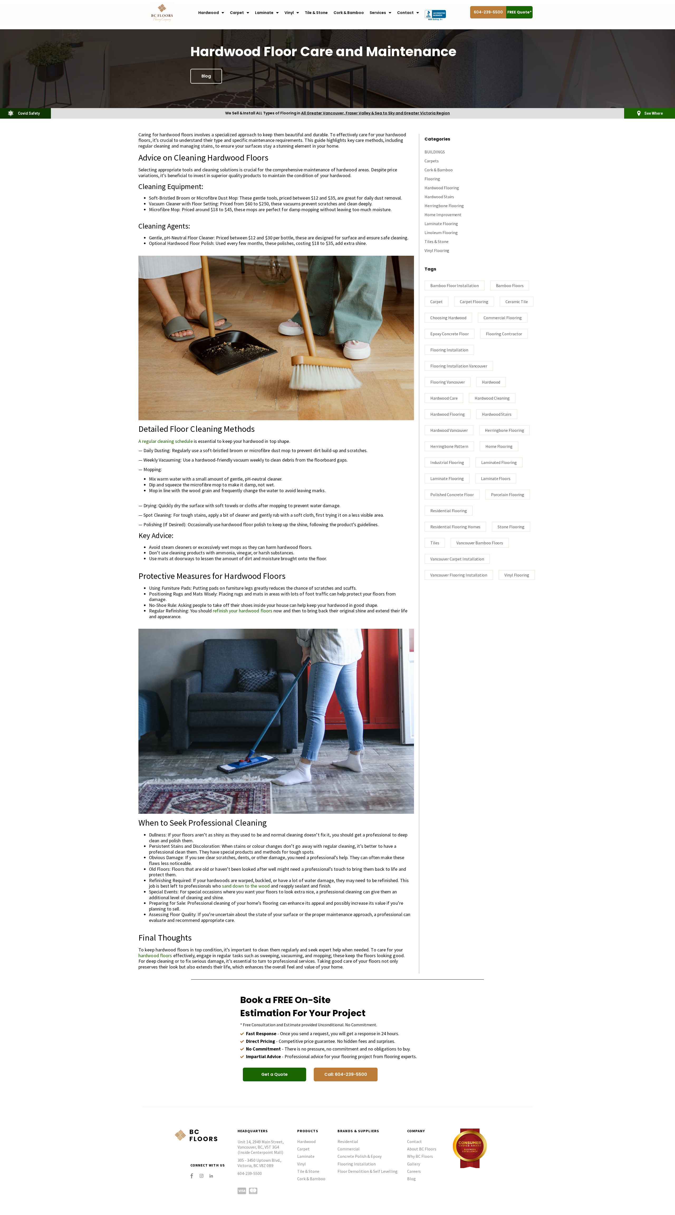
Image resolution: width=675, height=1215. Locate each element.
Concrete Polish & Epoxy (360, 1156)
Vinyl (289, 12)
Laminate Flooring (441, 223)
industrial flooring (447, 462)
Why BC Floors (420, 1156)
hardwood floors (155, 955)
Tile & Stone (316, 12)
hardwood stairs (497, 414)
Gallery (413, 1163)
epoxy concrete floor (449, 333)
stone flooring (511, 526)
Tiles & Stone (436, 241)
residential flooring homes (455, 526)
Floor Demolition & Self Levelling (368, 1171)
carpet (436, 301)
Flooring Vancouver (447, 382)
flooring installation (449, 349)
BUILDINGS (435, 151)
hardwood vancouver (449, 430)
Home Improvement (443, 214)
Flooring (432, 178)
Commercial (349, 1148)
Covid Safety (29, 113)
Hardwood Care (443, 398)
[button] (206, 76)
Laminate (264, 12)
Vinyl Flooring (437, 250)
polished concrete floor (452, 494)
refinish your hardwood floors (242, 611)
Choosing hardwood (448, 317)
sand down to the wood (246, 886)
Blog (411, 1178)
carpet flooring (474, 301)
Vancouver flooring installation (458, 575)
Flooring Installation (357, 1163)
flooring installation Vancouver (458, 366)
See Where (653, 113)
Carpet (237, 12)
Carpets (431, 160)
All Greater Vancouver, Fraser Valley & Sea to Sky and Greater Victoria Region (375, 113)
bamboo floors (510, 285)
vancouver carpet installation (457, 558)
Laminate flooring (447, 478)
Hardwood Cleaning (492, 398)
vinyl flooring (516, 575)
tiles (434, 542)
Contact (405, 12)
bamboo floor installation (454, 285)
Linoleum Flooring (441, 232)
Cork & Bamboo (349, 12)
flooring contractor (504, 333)
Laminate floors (495, 478)
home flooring (499, 446)
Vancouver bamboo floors (479, 542)
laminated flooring (499, 462)
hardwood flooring (447, 414)
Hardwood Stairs (439, 196)
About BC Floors (421, 1148)
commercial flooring (503, 317)
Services (378, 12)
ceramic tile (516, 301)
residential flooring (448, 510)
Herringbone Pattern (449, 446)
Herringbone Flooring (444, 205)
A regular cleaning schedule (165, 441)
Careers (414, 1171)
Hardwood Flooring (442, 187)
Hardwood (208, 12)
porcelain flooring (507, 494)
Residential (348, 1141)
